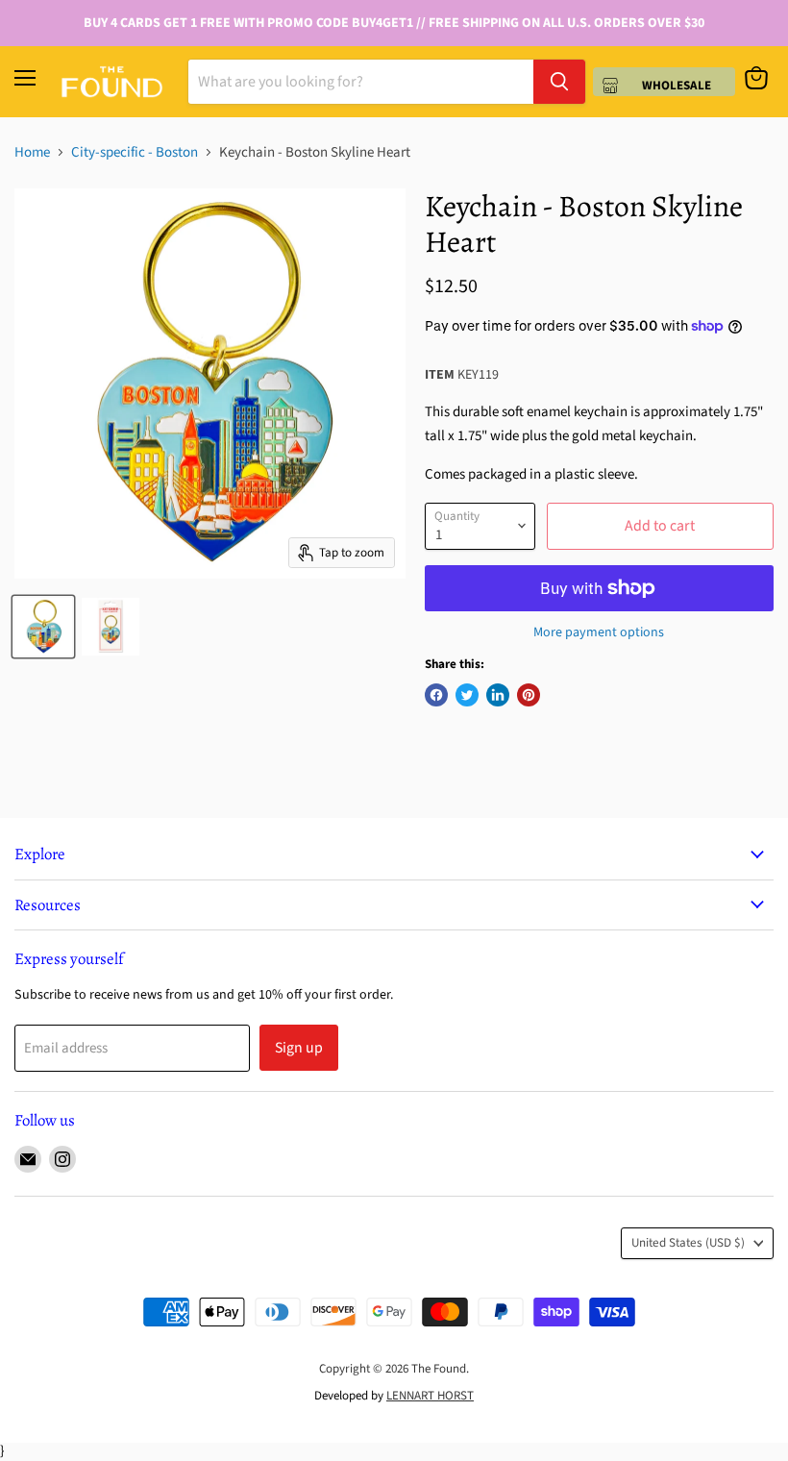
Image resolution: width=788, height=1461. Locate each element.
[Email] (27, 1159)
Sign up (299, 1047)
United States (688, 1242)
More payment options (598, 632)
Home (32, 152)
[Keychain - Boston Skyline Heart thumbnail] (43, 626)
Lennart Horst (430, 1395)
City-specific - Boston (134, 152)
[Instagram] (62, 1159)
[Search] (559, 82)
